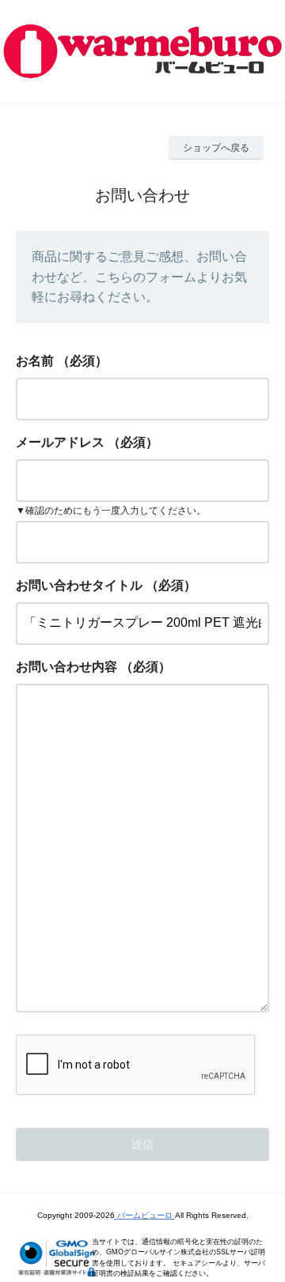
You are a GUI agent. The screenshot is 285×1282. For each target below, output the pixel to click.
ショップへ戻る (216, 147)
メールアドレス (60, 442)
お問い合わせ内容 (66, 666)
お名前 (35, 361)
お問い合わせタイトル (79, 585)
